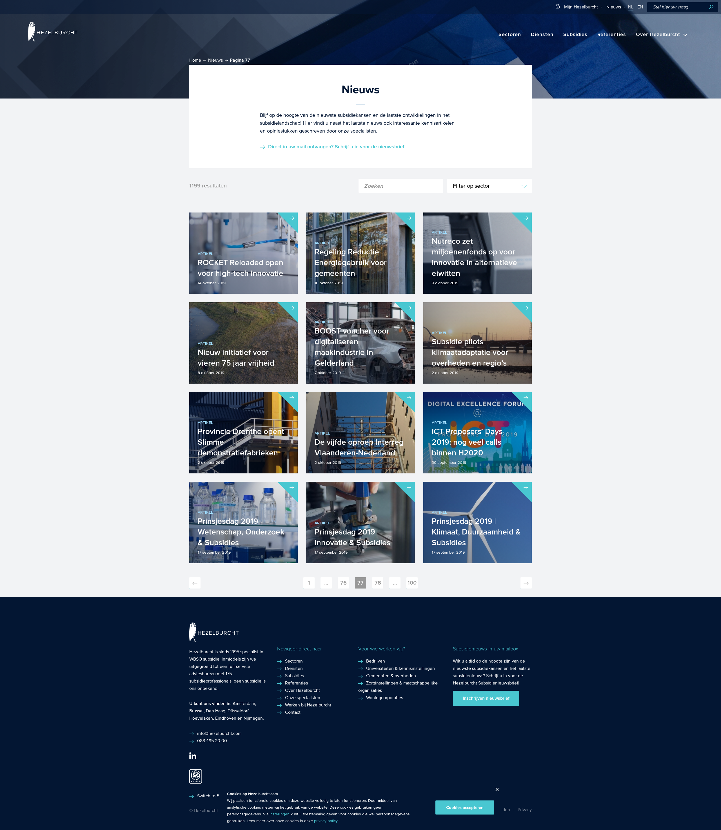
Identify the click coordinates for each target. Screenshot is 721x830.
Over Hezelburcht (658, 34)
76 (343, 583)
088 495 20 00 (212, 740)
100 (412, 583)
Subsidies (575, 34)
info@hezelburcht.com (219, 733)
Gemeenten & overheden (391, 675)
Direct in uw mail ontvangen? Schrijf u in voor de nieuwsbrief (336, 147)
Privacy (525, 809)
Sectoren (510, 34)
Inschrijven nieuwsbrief (486, 698)
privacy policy (325, 821)
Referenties (611, 34)
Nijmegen (253, 718)
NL (630, 7)
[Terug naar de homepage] (52, 40)
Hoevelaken (201, 718)
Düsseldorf (238, 710)
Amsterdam (244, 703)
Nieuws (613, 7)
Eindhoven (225, 718)
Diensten (542, 34)
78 (378, 583)
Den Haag (215, 710)
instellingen (280, 814)
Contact (293, 712)
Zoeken (711, 7)
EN (640, 7)
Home (195, 60)
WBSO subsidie (204, 659)
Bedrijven (375, 661)
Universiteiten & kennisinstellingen (400, 668)
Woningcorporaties (384, 697)
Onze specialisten (302, 697)
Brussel (196, 710)
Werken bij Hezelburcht (308, 705)
